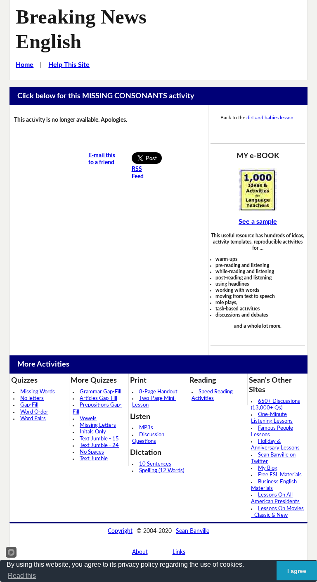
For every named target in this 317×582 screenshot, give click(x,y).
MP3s (146, 428)
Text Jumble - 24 (99, 445)
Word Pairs (33, 418)
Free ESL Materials (280, 475)
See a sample (258, 221)
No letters (32, 398)
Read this (22, 575)
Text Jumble (94, 458)
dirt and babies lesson (269, 117)
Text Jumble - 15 (99, 439)
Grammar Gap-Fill (100, 392)
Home (24, 65)
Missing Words (37, 392)
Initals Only (93, 432)
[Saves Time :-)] (258, 189)
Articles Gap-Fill (98, 398)
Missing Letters (98, 425)
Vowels (88, 418)
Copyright (120, 531)
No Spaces (92, 452)
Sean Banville (192, 531)
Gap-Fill (29, 405)
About (140, 552)
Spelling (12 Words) (161, 470)
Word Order (34, 412)
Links (179, 552)
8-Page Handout (158, 392)
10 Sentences (155, 464)
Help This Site (69, 65)
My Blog (267, 468)
